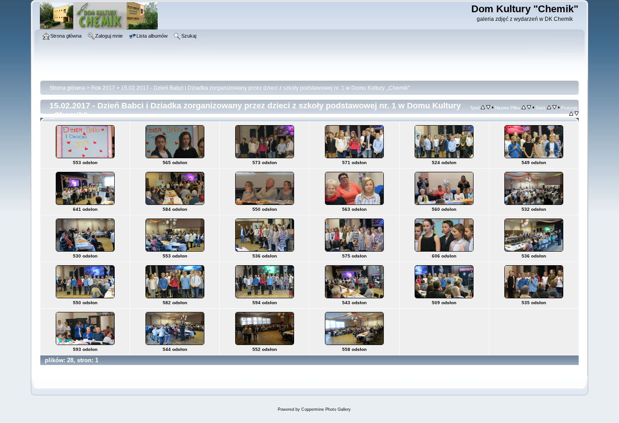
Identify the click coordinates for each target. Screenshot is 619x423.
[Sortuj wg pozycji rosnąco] (571, 114)
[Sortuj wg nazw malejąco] (529, 107)
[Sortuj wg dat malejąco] (554, 107)
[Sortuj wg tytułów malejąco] (488, 107)
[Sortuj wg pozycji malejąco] (577, 114)
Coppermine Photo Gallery (326, 409)
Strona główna (67, 88)
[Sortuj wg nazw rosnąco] (524, 107)
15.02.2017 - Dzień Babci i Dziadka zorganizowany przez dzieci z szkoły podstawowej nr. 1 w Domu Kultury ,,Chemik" (265, 88)
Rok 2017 (103, 88)
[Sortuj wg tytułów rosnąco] (483, 107)
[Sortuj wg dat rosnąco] (549, 107)
